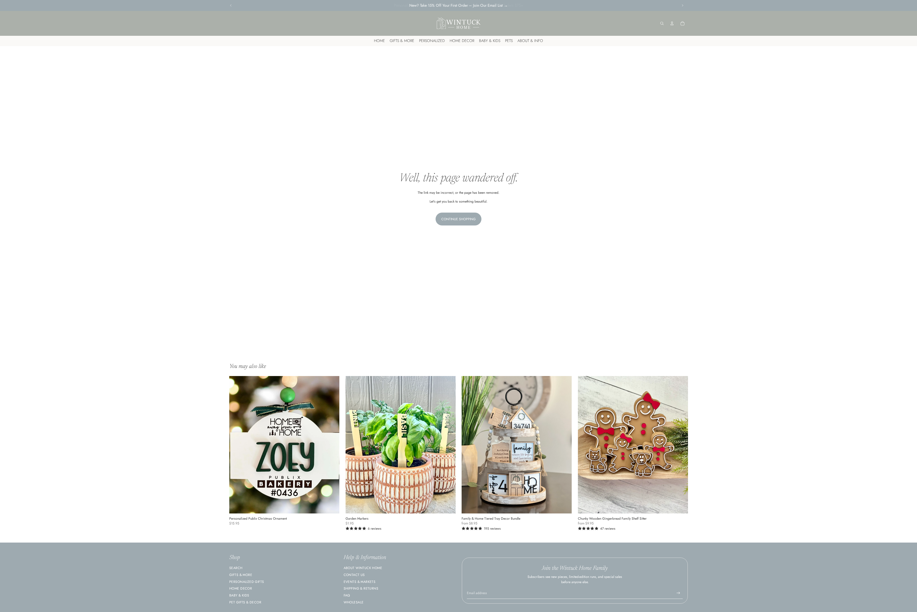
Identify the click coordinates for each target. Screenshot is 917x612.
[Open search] (662, 23)
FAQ (347, 595)
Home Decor (240, 588)
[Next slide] (682, 5)
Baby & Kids (239, 595)
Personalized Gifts (246, 581)
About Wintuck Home (363, 567)
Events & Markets (360, 581)
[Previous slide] (231, 5)
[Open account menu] (672, 23)
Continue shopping (458, 219)
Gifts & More (240, 574)
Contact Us (354, 574)
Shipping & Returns (361, 588)
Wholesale (354, 602)
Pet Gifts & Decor (245, 602)
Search (236, 567)
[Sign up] (678, 593)
